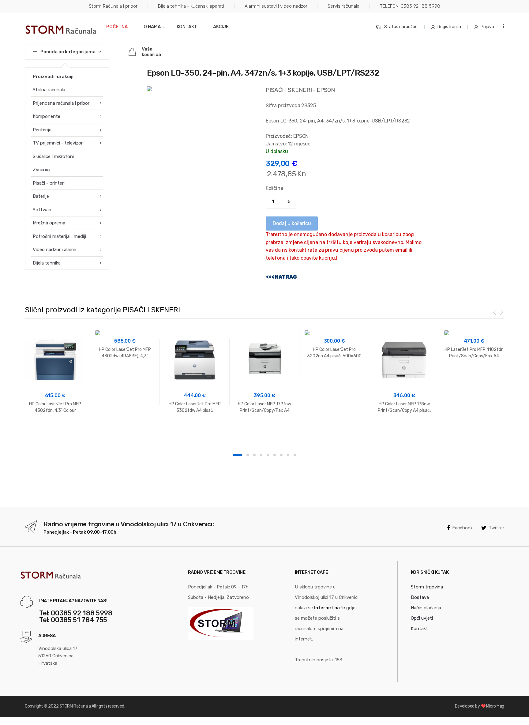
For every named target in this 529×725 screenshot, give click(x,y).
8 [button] (288, 455)
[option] (55, 372)
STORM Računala (75, 706)
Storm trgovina (427, 587)
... (502, 26)
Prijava (487, 26)
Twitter (496, 528)
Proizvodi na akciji (53, 76)
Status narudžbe (401, 26)
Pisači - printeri (49, 183)
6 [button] (274, 455)
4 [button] (261, 455)
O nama (152, 26)
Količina (274, 188)
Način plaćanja (426, 607)
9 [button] (295, 455)
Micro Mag (495, 706)
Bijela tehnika (47, 263)
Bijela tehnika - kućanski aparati (191, 6)
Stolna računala (49, 89)
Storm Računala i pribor (113, 6)
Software (43, 209)
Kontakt (187, 26)
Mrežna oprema (49, 223)
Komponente (46, 116)
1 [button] (237, 455)
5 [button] (268, 455)
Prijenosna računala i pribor (61, 103)
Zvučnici (41, 169)
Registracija (449, 26)
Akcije (221, 26)
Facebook (462, 528)
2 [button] (247, 455)
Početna (117, 26)
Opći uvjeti (422, 618)
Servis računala (343, 6)
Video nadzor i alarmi (54, 249)
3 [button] (254, 455)
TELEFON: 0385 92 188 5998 (410, 6)
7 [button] (281, 455)
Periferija (42, 130)
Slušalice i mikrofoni (53, 156)
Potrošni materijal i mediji (59, 236)
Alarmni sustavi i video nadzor (276, 6)
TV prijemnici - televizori (58, 143)
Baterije (41, 196)
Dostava (420, 597)
